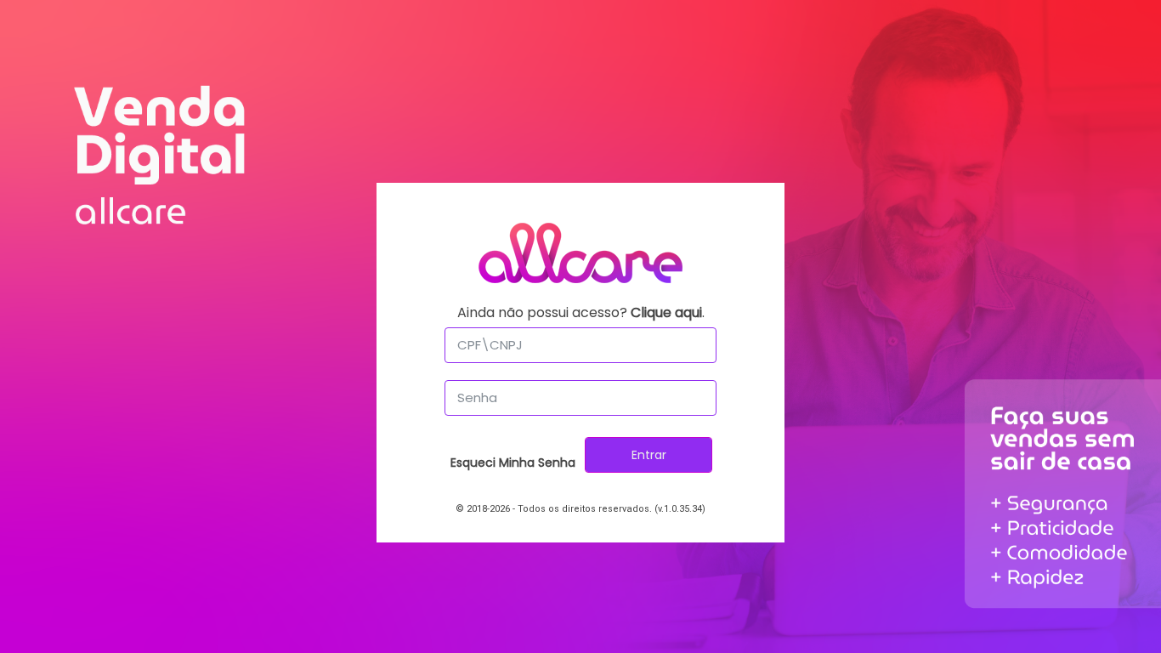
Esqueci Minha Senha (512, 462)
